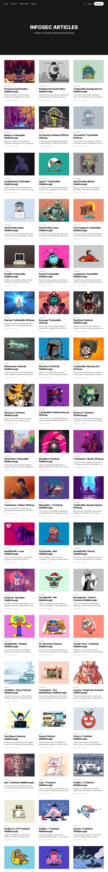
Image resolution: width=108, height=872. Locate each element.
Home (6, 4)
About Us (14, 4)
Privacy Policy (24, 4)
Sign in (90, 4)
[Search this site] (84, 3)
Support (34, 4)
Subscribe (99, 4)
